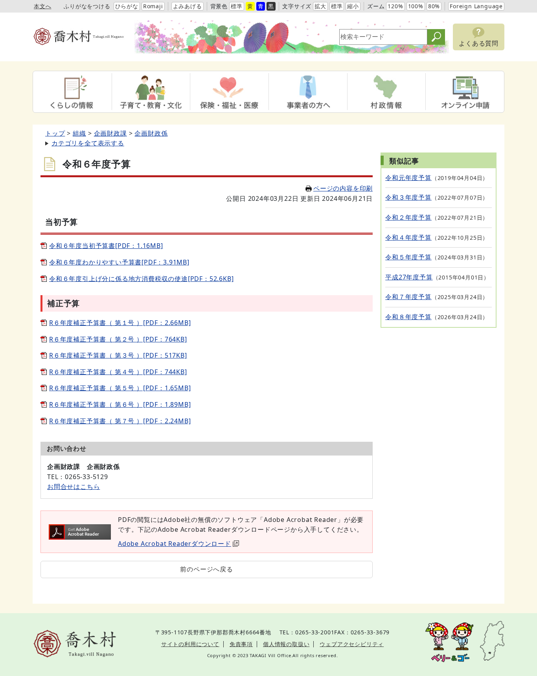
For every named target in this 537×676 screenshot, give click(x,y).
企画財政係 (150, 133)
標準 (237, 6)
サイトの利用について (190, 644)
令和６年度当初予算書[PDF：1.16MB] (106, 245)
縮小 (353, 6)
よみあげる (187, 6)
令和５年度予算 (408, 257)
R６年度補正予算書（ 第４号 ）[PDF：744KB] (118, 371)
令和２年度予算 (408, 217)
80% (434, 6)
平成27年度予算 (408, 277)
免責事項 (241, 644)
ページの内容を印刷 (343, 188)
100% (415, 6)
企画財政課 (110, 133)
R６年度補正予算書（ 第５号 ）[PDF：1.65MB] (120, 388)
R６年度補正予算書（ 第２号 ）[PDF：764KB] (118, 339)
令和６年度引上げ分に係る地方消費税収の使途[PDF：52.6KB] (141, 278)
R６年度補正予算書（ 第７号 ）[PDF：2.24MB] (120, 421)
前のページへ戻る (206, 569)
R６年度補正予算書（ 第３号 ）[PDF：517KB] (118, 355)
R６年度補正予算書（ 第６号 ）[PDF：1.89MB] (120, 404)
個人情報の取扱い (286, 644)
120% (395, 6)
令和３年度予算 (408, 197)
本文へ (42, 6)
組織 (79, 133)
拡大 (320, 6)
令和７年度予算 (408, 296)
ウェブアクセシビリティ (352, 644)
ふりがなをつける (87, 6)
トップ (55, 133)
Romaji (153, 6)
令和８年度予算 (408, 316)
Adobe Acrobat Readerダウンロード (174, 543)
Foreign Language (476, 6)
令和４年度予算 (408, 237)
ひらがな (126, 6)
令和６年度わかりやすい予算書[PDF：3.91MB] (119, 262)
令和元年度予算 (408, 177)
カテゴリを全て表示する (87, 143)
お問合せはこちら (73, 486)
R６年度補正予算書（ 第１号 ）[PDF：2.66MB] (120, 322)
